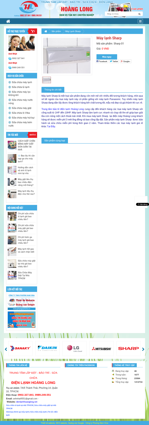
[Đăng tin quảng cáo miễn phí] (22, 319)
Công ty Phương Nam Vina (97, 423)
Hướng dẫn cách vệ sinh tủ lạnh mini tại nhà (25, 170)
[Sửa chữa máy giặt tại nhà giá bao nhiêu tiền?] (12, 263)
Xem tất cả (33, 135)
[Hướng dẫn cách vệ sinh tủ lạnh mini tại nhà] (12, 170)
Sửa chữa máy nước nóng (20, 101)
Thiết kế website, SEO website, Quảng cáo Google (62, 423)
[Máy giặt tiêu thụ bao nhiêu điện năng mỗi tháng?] (12, 182)
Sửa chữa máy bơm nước (20, 124)
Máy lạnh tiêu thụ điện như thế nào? (26, 192)
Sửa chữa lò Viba (20, 112)
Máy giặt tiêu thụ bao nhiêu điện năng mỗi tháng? (25, 182)
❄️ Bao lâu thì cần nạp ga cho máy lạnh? (26, 158)
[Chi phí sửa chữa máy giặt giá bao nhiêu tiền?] (12, 228)
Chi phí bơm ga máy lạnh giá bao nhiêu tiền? (26, 240)
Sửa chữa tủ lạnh (20, 87)
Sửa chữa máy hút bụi (22, 117)
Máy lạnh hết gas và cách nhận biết (26, 250)
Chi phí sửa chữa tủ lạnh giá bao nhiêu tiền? (26, 216)
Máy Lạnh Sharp (73, 31)
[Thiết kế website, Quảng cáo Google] (22, 301)
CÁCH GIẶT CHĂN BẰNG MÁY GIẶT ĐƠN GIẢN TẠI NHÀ (26, 145)
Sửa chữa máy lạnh (21, 82)
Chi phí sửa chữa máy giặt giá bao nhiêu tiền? (26, 228)
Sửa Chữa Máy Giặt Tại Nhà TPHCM (25, 275)
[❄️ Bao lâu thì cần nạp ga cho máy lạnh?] (12, 158)
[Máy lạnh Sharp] (67, 55)
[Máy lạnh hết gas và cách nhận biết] (12, 251)
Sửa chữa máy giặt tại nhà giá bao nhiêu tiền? (26, 263)
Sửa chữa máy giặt (21, 108)
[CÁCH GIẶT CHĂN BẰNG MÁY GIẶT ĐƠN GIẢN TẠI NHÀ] (12, 145)
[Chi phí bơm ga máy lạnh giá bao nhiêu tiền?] (12, 240)
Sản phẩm (56, 31)
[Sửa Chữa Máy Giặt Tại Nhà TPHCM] (12, 275)
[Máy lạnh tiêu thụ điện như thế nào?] (12, 193)
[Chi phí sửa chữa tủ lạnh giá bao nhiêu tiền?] (12, 216)
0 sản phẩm (137, 8)
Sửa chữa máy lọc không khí (19, 93)
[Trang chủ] (8, 21)
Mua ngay (106, 57)
